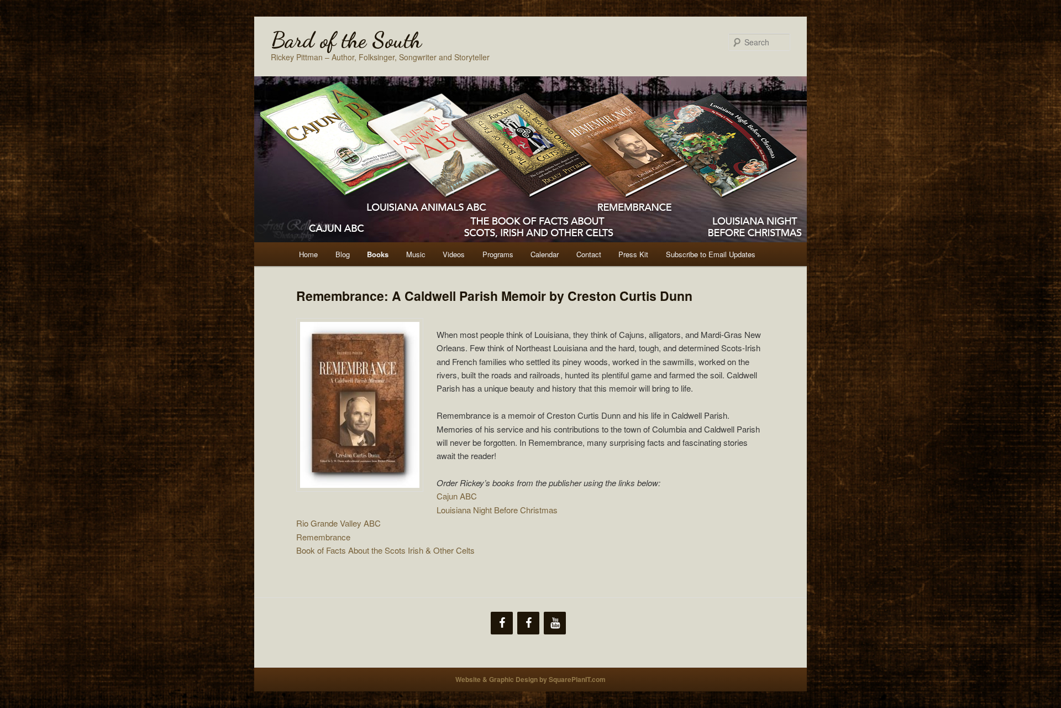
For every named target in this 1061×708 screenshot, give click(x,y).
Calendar (544, 254)
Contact (588, 254)
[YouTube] (555, 623)
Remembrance (324, 537)
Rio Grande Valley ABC (339, 523)
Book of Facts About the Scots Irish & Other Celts (385, 550)
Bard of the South (346, 40)
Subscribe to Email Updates (710, 254)
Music (416, 254)
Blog (342, 254)
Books (377, 254)
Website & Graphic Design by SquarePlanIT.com (530, 679)
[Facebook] (502, 623)
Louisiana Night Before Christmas (497, 510)
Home (308, 254)
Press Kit (633, 254)
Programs (497, 254)
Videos (454, 254)
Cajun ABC (457, 496)
